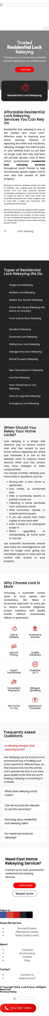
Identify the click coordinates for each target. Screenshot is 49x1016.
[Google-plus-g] (10, 915)
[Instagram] (23, 915)
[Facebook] (3, 915)
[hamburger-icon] (46, 28)
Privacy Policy (8, 991)
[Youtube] (16, 915)
